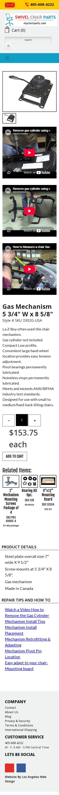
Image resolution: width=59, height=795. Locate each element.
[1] (10, 481)
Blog (8, 716)
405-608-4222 (41, 4)
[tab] (29, 547)
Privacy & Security (17, 721)
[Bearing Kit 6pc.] (29, 481)
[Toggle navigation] (7, 58)
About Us (11, 712)
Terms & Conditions (19, 725)
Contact (10, 708)
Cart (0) (18, 30)
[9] (48, 481)
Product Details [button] (19, 547)
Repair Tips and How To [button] (26, 600)
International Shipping (21, 730)
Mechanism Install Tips (25, 621)
